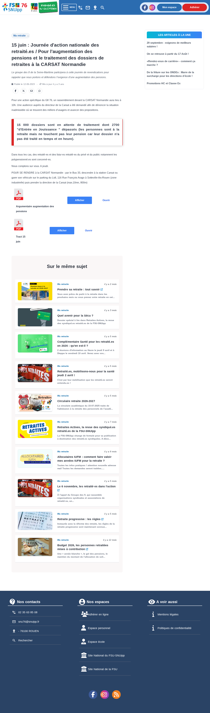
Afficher (79, 200)
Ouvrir (106, 200)
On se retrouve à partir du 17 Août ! (168, 54)
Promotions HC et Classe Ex (163, 83)
